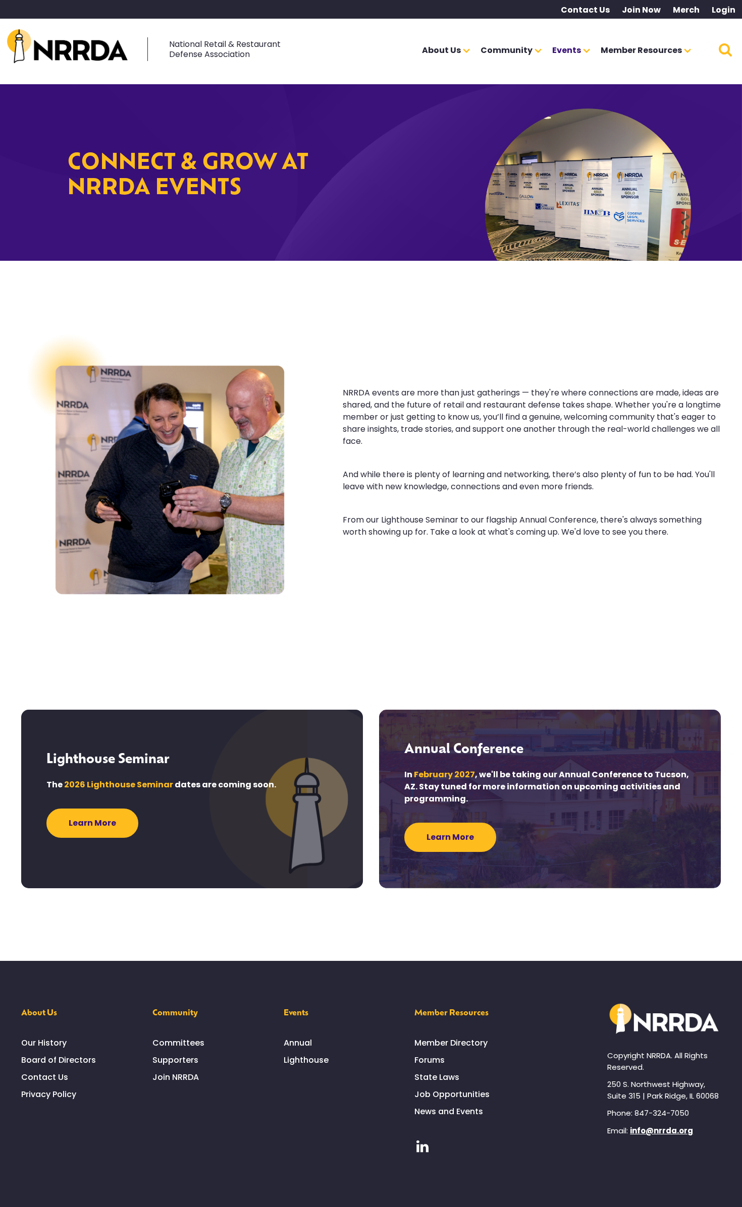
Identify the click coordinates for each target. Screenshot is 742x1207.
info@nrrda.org (661, 1130)
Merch (686, 10)
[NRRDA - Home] (67, 48)
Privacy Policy (48, 1094)
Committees (178, 1043)
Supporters (175, 1060)
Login (723, 10)
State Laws (436, 1077)
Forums (429, 1060)
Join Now (641, 10)
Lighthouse (306, 1060)
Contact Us (585, 10)
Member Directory (451, 1043)
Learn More (92, 823)
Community (175, 1011)
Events (296, 1011)
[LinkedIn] (422, 1147)
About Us (39, 1011)
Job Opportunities (452, 1094)
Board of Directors (58, 1060)
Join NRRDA (175, 1077)
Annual (298, 1043)
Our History (44, 1043)
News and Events (448, 1111)
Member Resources (451, 1011)
